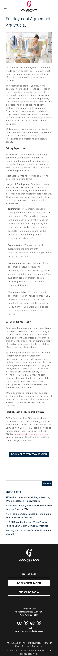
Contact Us (37, 646)
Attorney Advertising (16, 642)
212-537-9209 (29, 574)
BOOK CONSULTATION (29, 583)
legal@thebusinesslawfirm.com (29, 631)
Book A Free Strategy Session (29, 454)
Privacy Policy (34, 642)
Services (25, 646)
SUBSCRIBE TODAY (29, 592)
